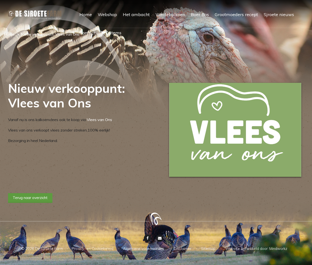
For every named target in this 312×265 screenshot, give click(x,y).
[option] (235, 130)
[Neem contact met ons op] (159, 238)
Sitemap (208, 248)
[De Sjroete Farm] (35, 15)
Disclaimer (183, 248)
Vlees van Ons (99, 119)
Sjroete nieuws (279, 14)
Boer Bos (200, 14)
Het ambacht (136, 14)
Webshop (107, 14)
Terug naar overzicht (30, 197)
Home (85, 14)
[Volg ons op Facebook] (147, 238)
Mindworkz (278, 248)
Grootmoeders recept (236, 14)
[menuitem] (83, 19)
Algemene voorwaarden (144, 248)
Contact (87, 33)
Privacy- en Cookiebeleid (93, 248)
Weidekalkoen (170, 14)
